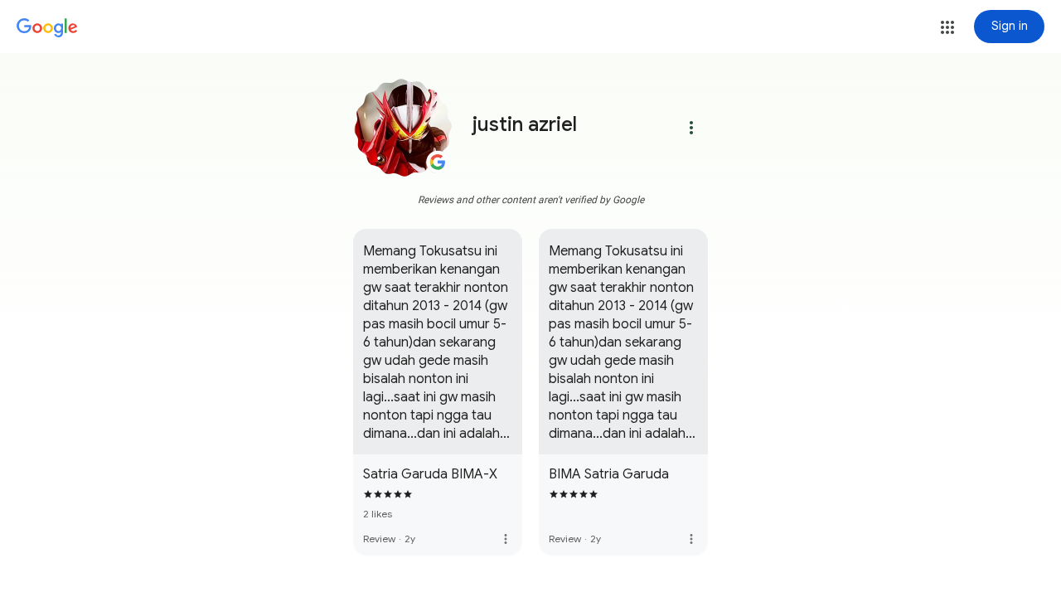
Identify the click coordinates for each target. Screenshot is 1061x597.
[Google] (47, 28)
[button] (947, 27)
